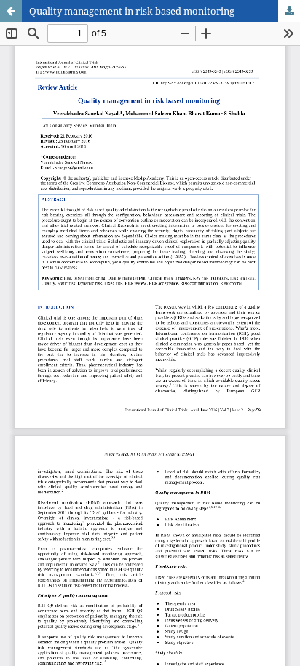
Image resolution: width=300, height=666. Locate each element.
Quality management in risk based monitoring (131, 10)
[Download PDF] (289, 11)
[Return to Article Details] (11, 11)
